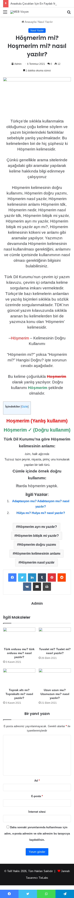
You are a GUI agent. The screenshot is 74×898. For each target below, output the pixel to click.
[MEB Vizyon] (19, 12)
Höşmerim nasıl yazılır (37, 562)
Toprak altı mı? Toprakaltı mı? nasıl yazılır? (19, 694)
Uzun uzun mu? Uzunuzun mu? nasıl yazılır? (54, 694)
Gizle (25, 406)
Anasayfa (30, 21)
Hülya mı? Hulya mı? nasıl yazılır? (40, 513)
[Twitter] (22, 577)
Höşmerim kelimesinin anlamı (37, 553)
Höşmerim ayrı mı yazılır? (37, 527)
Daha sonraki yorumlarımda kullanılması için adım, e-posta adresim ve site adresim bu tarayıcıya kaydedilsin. (37, 833)
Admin (18, 63)
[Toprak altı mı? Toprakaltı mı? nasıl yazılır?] (19, 677)
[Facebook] (12, 577)
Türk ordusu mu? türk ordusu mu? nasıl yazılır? (19, 653)
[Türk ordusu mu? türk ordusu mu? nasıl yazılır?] (19, 636)
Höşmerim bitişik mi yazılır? (37, 535)
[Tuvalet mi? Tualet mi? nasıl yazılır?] (55, 636)
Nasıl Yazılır (45, 21)
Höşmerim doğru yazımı (37, 544)
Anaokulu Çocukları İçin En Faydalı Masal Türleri (39, 3)
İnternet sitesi (37, 811)
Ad (37, 780)
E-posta (37, 796)
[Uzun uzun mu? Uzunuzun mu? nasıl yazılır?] (55, 677)
